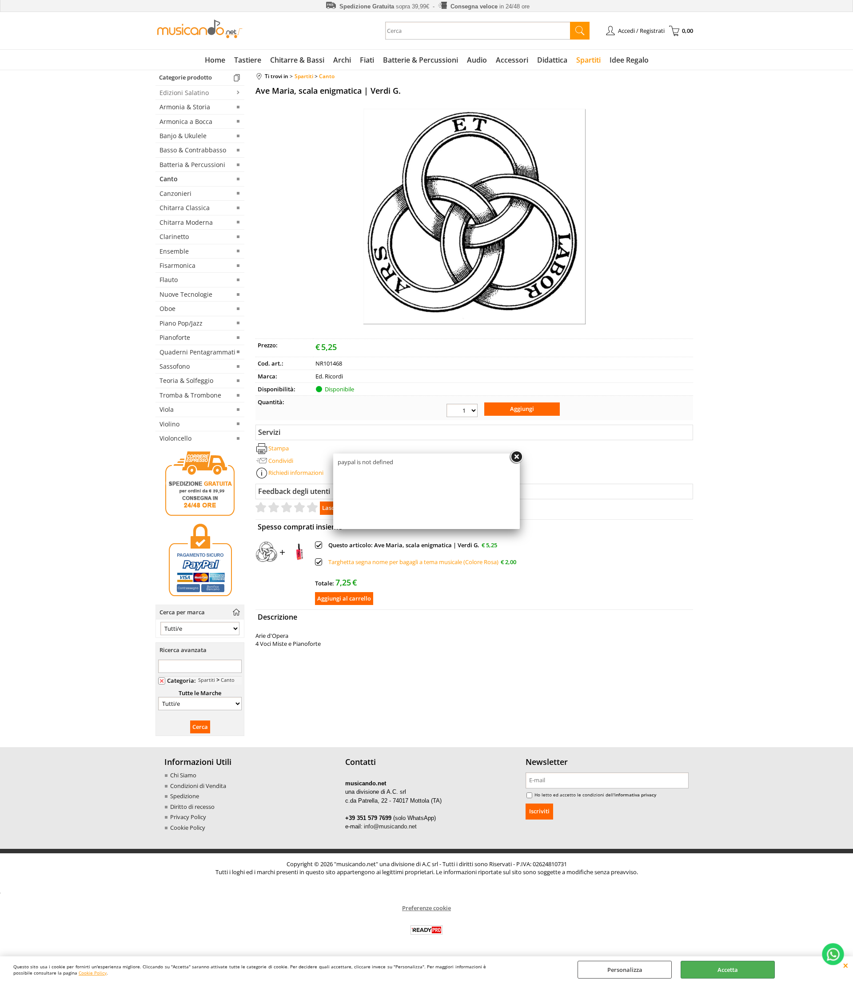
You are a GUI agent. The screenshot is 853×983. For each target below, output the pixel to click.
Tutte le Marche (200, 693)
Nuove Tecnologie (185, 294)
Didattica (552, 60)
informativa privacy (635, 795)
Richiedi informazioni (295, 473)
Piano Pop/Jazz (181, 323)
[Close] (516, 457)
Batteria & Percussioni (192, 164)
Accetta (727, 970)
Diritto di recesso (192, 807)
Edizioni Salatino (184, 92)
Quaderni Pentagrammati (197, 352)
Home (215, 60)
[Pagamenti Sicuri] (200, 596)
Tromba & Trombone (190, 395)
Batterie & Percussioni (420, 60)
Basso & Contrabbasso (192, 150)
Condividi (280, 461)
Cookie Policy (93, 973)
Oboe (167, 308)
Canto (168, 179)
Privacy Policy (188, 817)
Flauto (168, 279)
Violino (169, 424)
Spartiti (588, 60)
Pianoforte (174, 337)
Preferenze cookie (426, 908)
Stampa (278, 448)
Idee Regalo (629, 60)
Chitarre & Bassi (297, 60)
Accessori (512, 60)
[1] (462, 410)
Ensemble (174, 251)
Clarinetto (174, 236)
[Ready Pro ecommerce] (426, 930)
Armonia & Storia (184, 107)
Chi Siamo (183, 775)
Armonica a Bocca (185, 121)
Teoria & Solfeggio (186, 380)
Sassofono (174, 366)
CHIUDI (846, 965)
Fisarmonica (177, 265)
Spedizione (184, 796)
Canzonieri (175, 193)
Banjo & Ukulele (183, 135)
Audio (477, 60)
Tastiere (247, 60)
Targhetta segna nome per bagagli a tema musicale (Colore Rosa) (413, 562)
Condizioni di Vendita (198, 786)
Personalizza (624, 970)
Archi (342, 60)
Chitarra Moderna (186, 222)
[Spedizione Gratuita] (200, 514)
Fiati (367, 60)
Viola (166, 409)
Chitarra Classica (184, 207)
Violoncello (175, 438)
